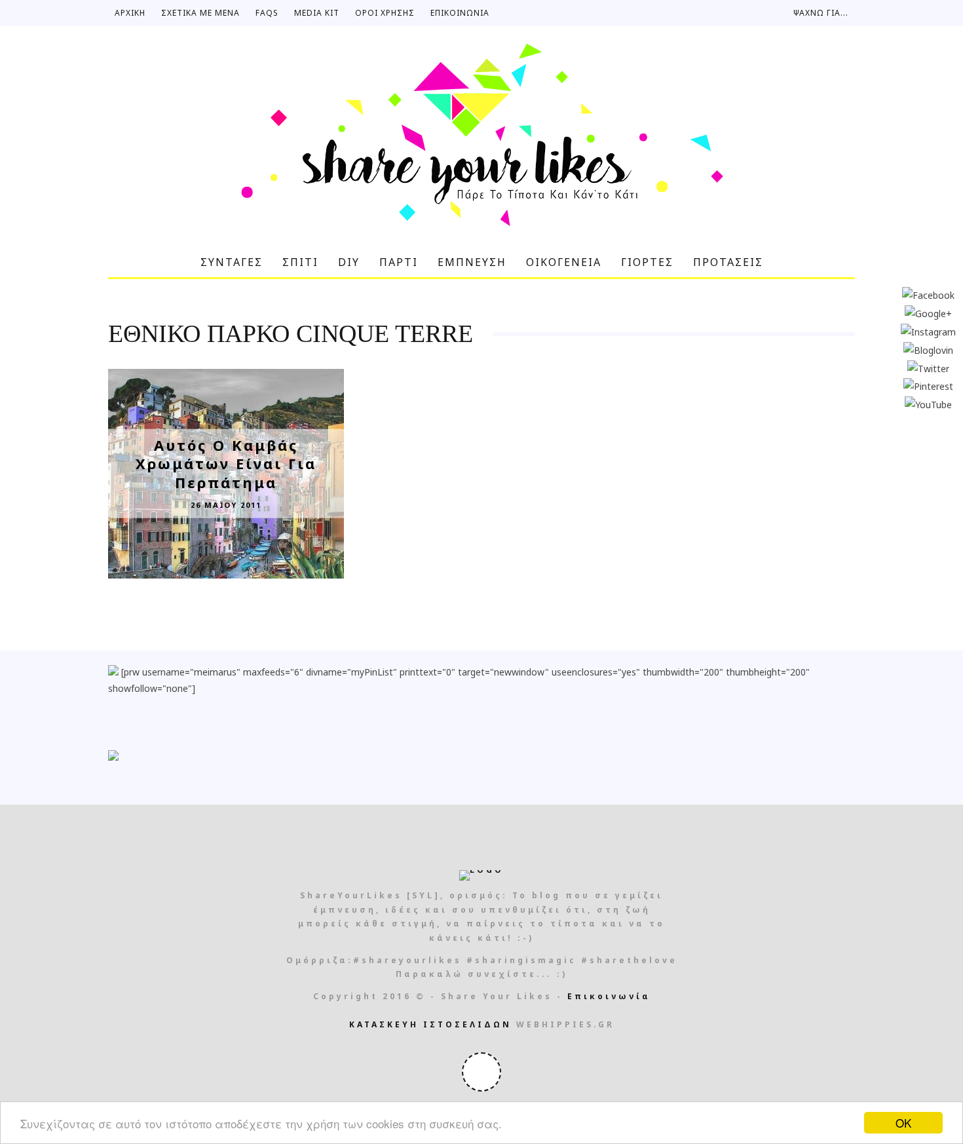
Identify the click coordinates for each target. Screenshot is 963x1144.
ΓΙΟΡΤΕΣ (647, 262)
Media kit (316, 12)
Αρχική (130, 12)
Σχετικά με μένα (200, 12)
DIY (349, 262)
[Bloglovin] (928, 349)
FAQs (266, 12)
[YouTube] (928, 404)
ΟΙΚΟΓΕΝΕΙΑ (563, 262)
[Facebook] (928, 294)
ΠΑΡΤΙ (398, 262)
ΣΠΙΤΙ (300, 262)
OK (903, 1123)
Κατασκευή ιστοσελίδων (430, 1024)
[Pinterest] (928, 385)
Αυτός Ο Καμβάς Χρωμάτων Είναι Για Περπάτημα (226, 462)
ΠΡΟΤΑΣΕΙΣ (728, 262)
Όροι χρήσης (385, 12)
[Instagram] (928, 330)
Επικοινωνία (459, 12)
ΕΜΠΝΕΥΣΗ (472, 262)
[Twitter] (928, 367)
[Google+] (928, 312)
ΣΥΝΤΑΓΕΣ (231, 262)
